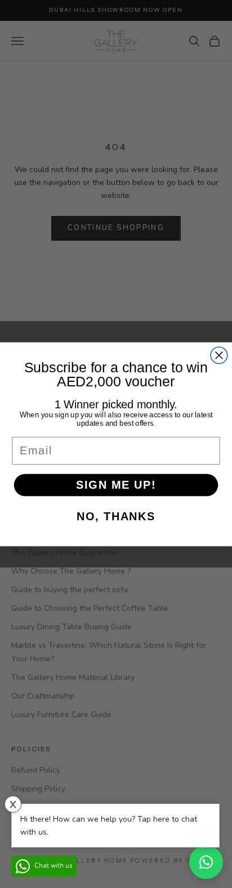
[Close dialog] (219, 354)
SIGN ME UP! (116, 484)
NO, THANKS (116, 516)
